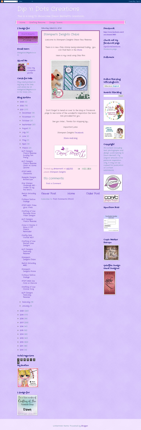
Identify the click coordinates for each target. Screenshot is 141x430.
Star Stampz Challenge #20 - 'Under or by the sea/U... (29, 186)
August (25, 128)
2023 (22, 102)
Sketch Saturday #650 (29, 264)
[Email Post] (78, 168)
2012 (22, 342)
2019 (22, 315)
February (26, 302)
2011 (22, 346)
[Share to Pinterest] (90, 169)
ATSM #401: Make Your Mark (29, 206)
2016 (22, 326)
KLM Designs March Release (29, 220)
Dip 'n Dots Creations (48, 9)
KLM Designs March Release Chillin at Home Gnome (29, 164)
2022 (22, 105)
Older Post (93, 193)
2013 (22, 338)
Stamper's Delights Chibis (29, 258)
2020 (22, 311)
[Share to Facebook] (88, 169)
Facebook (79, 132)
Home (22, 22)
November (27, 117)
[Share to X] (87, 169)
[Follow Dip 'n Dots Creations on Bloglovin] (112, 87)
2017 (22, 322)
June (24, 136)
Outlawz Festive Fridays (28, 200)
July (24, 132)
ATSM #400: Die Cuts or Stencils (29, 282)
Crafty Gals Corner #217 (28, 236)
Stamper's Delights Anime (29, 270)
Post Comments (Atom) (63, 199)
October (26, 120)
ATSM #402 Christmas (27, 172)
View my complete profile (31, 70)
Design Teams (55, 22)
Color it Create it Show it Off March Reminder (29, 228)
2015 (22, 330)
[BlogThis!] (85, 169)
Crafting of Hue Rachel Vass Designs (28, 243)
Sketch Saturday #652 (29, 194)
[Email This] (83, 169)
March (25, 148)
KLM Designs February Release (27, 251)
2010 (22, 350)
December (27, 113)
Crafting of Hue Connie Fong (28, 288)
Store (79, 50)
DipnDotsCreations (112, 46)
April (24, 144)
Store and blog (70, 138)
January (26, 306)
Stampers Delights (58, 172)
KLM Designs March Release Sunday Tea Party (29, 154)
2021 (22, 109)
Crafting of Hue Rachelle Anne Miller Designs (29, 213)
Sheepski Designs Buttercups (29, 178)
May (24, 140)
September (27, 124)
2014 (22, 334)
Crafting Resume (37, 22)
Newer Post (48, 193)
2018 (22, 318)
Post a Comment (53, 183)
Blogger (84, 426)
